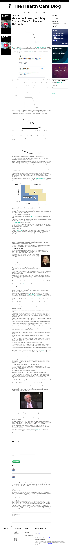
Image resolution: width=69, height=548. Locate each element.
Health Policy (24, 12)
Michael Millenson (16, 533)
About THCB (7, 1)
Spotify (28, 536)
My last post (14, 47)
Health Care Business (38, 12)
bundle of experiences (32, 294)
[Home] (34, 6)
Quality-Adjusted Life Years (40, 178)
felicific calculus (27, 256)
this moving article (31, 51)
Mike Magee (15, 531)
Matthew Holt (59, 82)
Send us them (49, 537)
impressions (39, 295)
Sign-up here (31, 539)
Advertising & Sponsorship (19, 1)
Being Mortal (18, 48)
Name (13, 455)
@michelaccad (32, 430)
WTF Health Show (27, 532)
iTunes (25, 536)
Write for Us (12, 1)
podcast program (29, 52)
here (49, 82)
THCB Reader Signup (27, 1)
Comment (13, 444)
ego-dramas (42, 350)
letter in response (18, 222)
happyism (24, 283)
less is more (42, 417)
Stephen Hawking (18, 230)
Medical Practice (30, 12)
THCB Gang (45, 12)
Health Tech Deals (27, 531)
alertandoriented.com (39, 429)
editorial (32, 216)
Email (13, 457)
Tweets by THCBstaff (4, 57)
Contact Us (33, 1)
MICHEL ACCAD (19, 433)
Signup (53, 93)
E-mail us (40, 533)
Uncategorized (15, 15)
